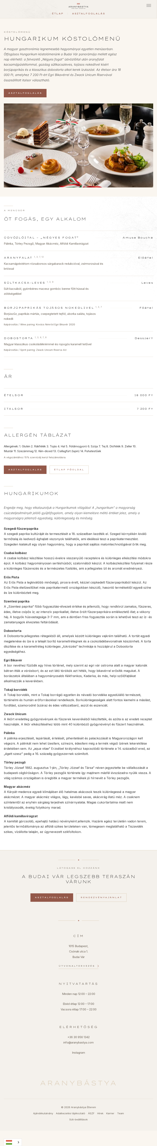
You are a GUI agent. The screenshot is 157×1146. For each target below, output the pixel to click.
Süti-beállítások (78, 1119)
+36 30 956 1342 (78, 1037)
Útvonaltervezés (77, 966)
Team (120, 1113)
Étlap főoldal (69, 469)
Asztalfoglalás (88, 13)
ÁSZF (91, 1113)
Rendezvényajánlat (101, 897)
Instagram (78, 1052)
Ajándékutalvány (43, 1113)
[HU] (13, 1142)
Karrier (110, 1113)
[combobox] (13, 1142)
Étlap (57, 13)
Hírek (100, 1113)
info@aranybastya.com (78, 1042)
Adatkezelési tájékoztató (70, 1113)
